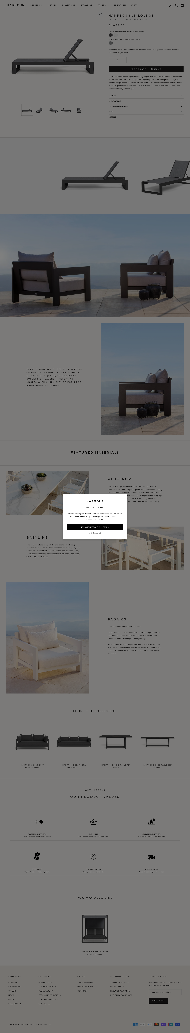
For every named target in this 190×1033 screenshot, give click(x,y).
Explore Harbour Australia (95, 527)
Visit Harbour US (95, 533)
